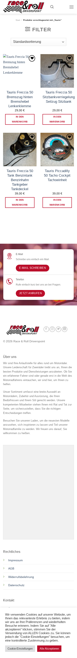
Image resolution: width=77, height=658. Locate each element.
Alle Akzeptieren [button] (49, 648)
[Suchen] (52, 7)
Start (18, 20)
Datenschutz (16, 585)
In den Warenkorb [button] (20, 119)
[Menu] (71, 7)
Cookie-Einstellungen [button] (20, 648)
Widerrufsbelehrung (21, 577)
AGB (11, 568)
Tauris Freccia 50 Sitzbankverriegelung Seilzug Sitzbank (59, 96)
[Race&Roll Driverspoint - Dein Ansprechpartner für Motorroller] (23, 7)
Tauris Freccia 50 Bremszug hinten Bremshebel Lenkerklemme (20, 99)
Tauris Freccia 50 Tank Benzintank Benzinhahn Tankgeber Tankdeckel (20, 180)
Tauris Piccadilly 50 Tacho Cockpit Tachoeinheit (57, 175)
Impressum (15, 560)
